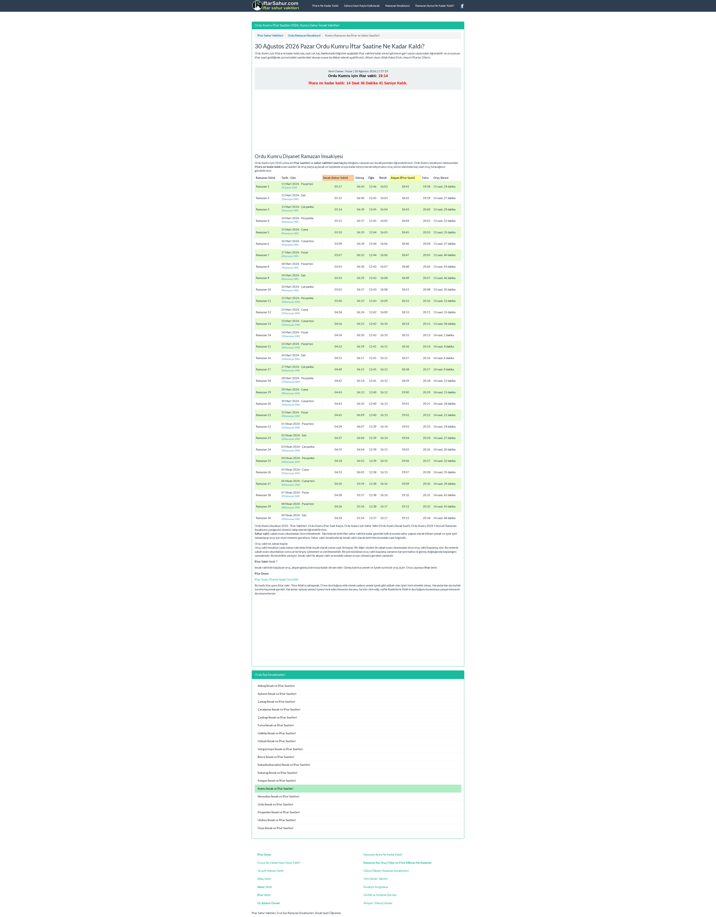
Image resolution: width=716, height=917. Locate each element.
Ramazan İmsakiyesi (397, 5)
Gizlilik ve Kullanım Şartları (380, 895)
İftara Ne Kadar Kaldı (325, 5)
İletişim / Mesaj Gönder (378, 903)
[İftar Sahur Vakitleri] (276, 5)
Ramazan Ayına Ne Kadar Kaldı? (434, 5)
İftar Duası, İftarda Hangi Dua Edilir (277, 579)
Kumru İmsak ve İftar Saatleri (275, 788)
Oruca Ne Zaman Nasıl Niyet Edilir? (279, 862)
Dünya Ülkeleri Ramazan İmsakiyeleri (386, 870)
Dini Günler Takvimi (376, 878)
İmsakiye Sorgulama (376, 887)
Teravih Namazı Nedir (270, 870)
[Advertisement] (358, 119)
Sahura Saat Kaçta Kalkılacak (362, 5)
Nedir (264, 878)
